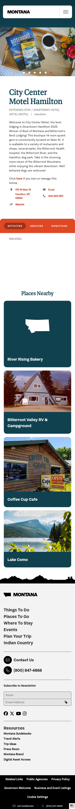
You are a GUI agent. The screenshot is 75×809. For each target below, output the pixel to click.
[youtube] (18, 713)
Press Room (11, 749)
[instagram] (25, 713)
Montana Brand (13, 754)
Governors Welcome (17, 788)
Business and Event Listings (52, 788)
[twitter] (12, 713)
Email (51, 189)
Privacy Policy (60, 779)
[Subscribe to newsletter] (65, 702)
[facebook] (6, 713)
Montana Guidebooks (17, 733)
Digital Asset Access (17, 759)
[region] (37, 51)
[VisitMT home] (16, 12)
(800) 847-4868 (28, 670)
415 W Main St (23, 194)
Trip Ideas (10, 744)
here (19, 178)
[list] (37, 258)
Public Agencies (37, 779)
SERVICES (36, 225)
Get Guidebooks (25, 806)
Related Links (14, 779)
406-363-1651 (55, 196)
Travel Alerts (12, 738)
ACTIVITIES (15, 225)
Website (19, 204)
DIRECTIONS (59, 225)
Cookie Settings (37, 797)
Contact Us (24, 659)
